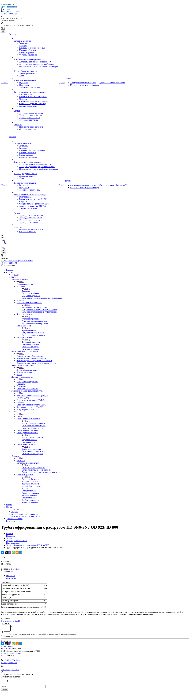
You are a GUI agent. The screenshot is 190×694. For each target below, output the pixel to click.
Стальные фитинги (27, 129)
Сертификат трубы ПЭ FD (12, 621)
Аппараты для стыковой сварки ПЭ (35, 62)
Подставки (24, 85)
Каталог (12, 34)
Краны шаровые (26, 52)
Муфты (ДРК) (25, 94)
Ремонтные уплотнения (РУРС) (33, 97)
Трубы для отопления (28, 120)
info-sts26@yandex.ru (10, 669)
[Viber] (9, 552)
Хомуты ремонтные (28, 106)
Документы (11, 578)
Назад (16, 275)
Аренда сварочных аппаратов (83, 83)
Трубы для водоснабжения (31, 113)
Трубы (17, 110)
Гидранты (23, 83)
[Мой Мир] (20, 552)
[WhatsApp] (13, 552)
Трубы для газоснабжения (30, 115)
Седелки (23, 99)
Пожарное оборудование (25, 80)
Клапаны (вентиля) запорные (32, 48)
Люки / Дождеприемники (25, 71)
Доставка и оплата (107, 83)
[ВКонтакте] (2, 552)
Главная (4, 83)
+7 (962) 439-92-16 (9, 14)
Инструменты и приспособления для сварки (38, 66)
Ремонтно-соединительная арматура (30, 92)
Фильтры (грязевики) (28, 55)
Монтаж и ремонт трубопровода (84, 85)
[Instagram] (7, 682)
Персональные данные (11, 653)
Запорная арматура (22, 41)
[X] (6, 552)
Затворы (23, 45)
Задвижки (23, 43)
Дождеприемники (27, 73)
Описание (10, 575)
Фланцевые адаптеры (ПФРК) (32, 103)
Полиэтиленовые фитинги (31, 127)
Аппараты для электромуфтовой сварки (37, 64)
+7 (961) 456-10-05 (11, 11)
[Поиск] (3, 31)
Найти (4, 689)
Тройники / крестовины (29, 87)
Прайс (61, 83)
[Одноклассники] (17, 552)
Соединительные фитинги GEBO (34, 101)
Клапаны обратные (27, 50)
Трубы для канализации (29, 117)
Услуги (68, 78)
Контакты (120, 83)
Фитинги (18, 124)
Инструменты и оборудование (27, 59)
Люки (21, 76)
